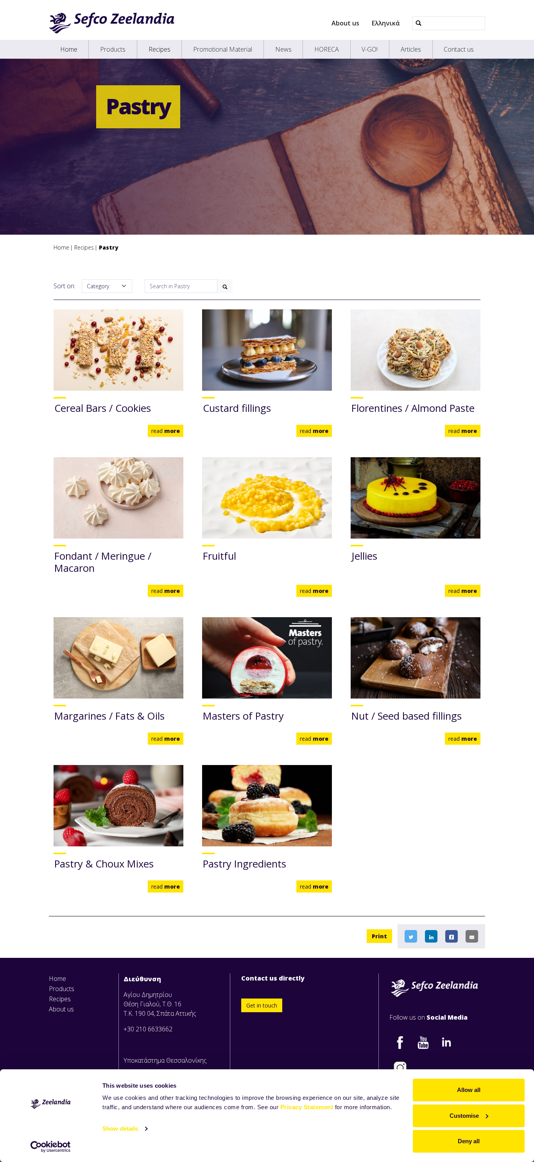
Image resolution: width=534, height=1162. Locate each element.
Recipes (159, 49)
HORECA (326, 49)
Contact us (459, 49)
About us (345, 23)
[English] (111, 23)
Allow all (468, 1090)
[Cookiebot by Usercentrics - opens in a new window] (50, 1147)
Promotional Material (222, 49)
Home (68, 49)
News (283, 49)
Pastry (108, 247)
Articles (411, 49)
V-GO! (370, 49)
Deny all (469, 1141)
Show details (120, 1128)
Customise (464, 1115)
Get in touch (261, 1005)
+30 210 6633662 (148, 1029)
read (165, 431)
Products (112, 49)
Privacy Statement (306, 1107)
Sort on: (64, 286)
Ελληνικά (386, 23)
